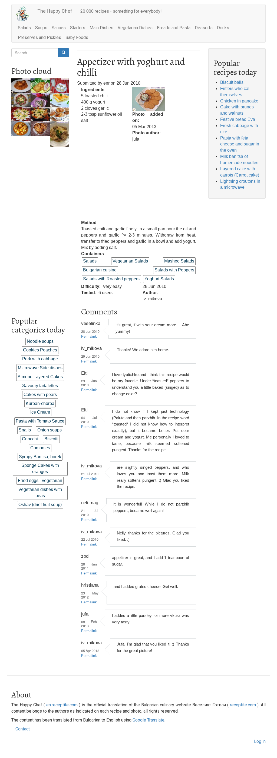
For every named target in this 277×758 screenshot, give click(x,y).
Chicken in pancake (239, 101)
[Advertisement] (40, 228)
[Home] (24, 13)
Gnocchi (30, 439)
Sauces (59, 27)
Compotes (40, 448)
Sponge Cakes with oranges (40, 468)
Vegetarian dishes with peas (40, 492)
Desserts (204, 27)
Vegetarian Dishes (135, 27)
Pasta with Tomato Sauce (40, 421)
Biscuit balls (231, 82)
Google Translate (148, 720)
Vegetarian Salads (130, 261)
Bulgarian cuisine (100, 270)
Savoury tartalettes (40, 385)
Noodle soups (40, 341)
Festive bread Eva (237, 119)
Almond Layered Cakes (40, 376)
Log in (260, 741)
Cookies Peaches (40, 350)
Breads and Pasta (173, 27)
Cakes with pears (40, 394)
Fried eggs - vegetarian (40, 480)
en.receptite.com (62, 704)
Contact (22, 729)
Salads (24, 27)
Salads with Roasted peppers (111, 279)
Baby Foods (76, 37)
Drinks (223, 27)
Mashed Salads (179, 261)
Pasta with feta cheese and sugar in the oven (239, 144)
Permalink (89, 336)
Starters (77, 27)
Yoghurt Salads (159, 279)
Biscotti (51, 439)
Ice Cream (40, 412)
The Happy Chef (54, 11)
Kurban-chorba (40, 403)
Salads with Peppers (174, 270)
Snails (25, 430)
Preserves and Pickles (39, 37)
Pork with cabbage (40, 359)
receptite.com (243, 704)
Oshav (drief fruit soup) (40, 504)
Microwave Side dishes (40, 367)
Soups (41, 27)
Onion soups (49, 430)
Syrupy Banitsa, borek (40, 456)
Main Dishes (101, 27)
